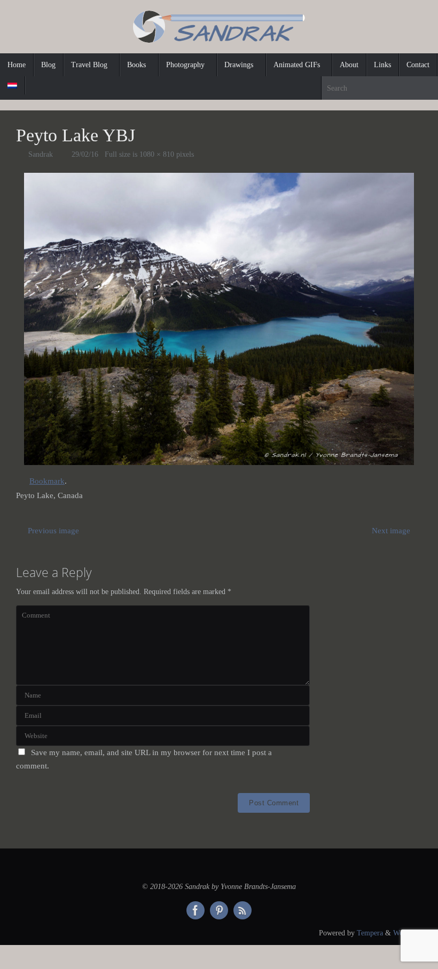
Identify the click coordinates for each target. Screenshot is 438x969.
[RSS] (242, 910)
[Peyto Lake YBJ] (219, 319)
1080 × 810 (156, 154)
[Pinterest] (219, 910)
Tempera (370, 933)
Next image (391, 530)
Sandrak (40, 154)
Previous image (53, 530)
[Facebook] (195, 910)
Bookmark (47, 481)
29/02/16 (85, 154)
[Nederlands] (12, 85)
